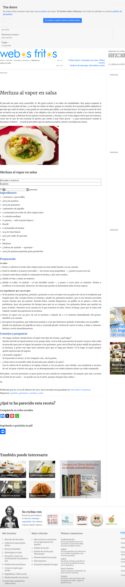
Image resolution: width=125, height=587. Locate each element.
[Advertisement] (44, 79)
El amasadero (82, 520)
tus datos (43, 11)
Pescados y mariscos (21, 60)
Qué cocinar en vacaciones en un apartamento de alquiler (45, 541)
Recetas (9, 60)
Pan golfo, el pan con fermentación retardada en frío (16, 558)
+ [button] (27, 189)
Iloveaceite (52, 520)
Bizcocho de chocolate (14, 539)
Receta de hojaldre (13, 549)
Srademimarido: (72, 542)
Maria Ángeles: (73, 570)
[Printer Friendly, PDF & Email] (2, 433)
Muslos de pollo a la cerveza (16, 577)
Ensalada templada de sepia (46, 564)
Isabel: (73, 552)
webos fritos (28, 53)
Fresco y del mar (67, 520)
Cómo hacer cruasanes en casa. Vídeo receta (86, 61)
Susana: (73, 579)
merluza (33, 393)
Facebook (115, 55)
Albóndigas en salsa (13, 552)
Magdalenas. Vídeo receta (16, 574)
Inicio (2, 60)
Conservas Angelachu (96, 520)
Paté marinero (40, 561)
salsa (41, 393)
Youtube (119, 55)
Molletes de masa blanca (15, 564)
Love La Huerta (111, 520)
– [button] (3, 189)
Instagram (110, 55)
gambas (14, 393)
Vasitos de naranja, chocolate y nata (87, 65)
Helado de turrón (41, 548)
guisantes (23, 393)
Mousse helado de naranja (45, 557)
